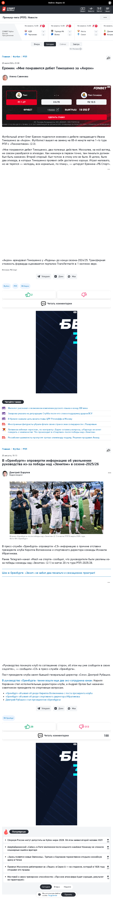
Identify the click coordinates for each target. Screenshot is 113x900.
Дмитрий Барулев (19, 472)
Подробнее (52, 895)
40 (108, 842)
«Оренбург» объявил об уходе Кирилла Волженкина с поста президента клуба (49, 693)
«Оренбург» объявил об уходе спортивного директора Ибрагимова (43, 696)
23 (108, 868)
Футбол (17, 56)
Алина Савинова (18, 76)
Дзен (61, 276)
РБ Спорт (13, 270)
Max (74, 276)
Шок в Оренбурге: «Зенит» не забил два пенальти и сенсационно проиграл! (48, 572)
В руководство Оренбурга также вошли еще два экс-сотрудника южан (47, 680)
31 (108, 858)
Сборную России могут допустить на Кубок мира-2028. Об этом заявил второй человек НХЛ (55, 840)
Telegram (45, 276)
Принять (68, 894)
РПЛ (25, 56)
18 (108, 878)
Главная (6, 56)
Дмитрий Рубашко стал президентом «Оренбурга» (33, 699)
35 (108, 848)
